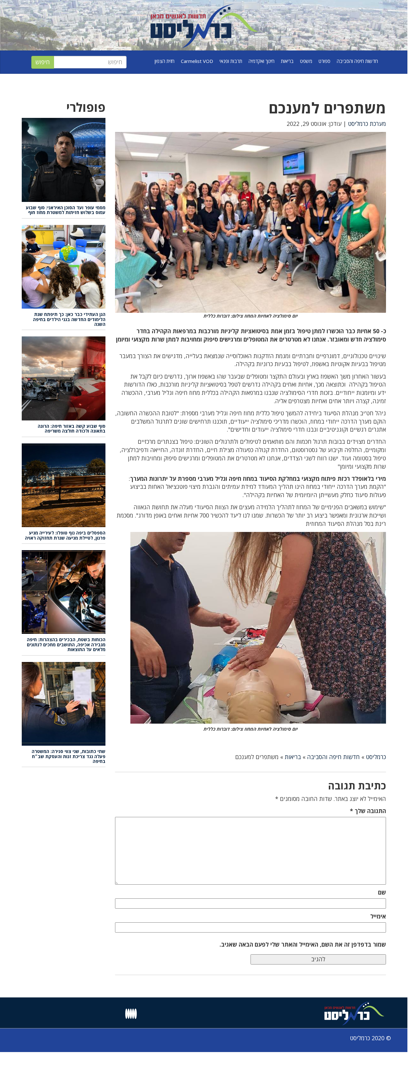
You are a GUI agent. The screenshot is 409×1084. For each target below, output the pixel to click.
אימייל (378, 916)
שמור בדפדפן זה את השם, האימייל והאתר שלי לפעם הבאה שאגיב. (303, 944)
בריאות (287, 61)
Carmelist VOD (197, 61)
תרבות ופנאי (231, 61)
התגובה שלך (368, 811)
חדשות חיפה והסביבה (357, 61)
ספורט (324, 61)
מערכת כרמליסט (367, 123)
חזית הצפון (164, 61)
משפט (306, 61)
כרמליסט (376, 757)
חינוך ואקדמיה (261, 61)
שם (382, 892)
